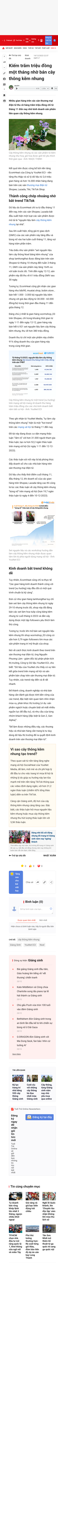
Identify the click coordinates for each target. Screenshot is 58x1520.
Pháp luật (46, 48)
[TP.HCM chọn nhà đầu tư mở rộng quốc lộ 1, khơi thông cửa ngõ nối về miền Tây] (15, 1228)
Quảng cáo (33, 40)
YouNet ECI (30, 945)
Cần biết (27, 40)
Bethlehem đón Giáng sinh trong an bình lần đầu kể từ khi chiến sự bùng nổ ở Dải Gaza (34, 1023)
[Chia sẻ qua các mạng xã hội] (51, 882)
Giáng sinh (35, 960)
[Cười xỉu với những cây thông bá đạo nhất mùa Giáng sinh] (32, 1078)
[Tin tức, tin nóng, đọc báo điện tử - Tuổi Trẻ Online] (2, 40)
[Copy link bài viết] (44, 882)
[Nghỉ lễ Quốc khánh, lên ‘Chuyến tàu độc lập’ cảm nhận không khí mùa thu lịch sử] (49, 1196)
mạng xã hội (24, 427)
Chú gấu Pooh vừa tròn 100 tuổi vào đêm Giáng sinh (33, 1007)
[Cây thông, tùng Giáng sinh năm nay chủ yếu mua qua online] (46, 1078)
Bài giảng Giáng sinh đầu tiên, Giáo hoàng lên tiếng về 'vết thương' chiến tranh (32, 973)
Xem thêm (16, 1054)
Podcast (9, 40)
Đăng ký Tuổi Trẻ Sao (48, 40)
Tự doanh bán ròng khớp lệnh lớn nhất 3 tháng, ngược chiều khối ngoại (15, 1211)
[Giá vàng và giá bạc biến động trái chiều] (32, 1196)
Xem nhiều (18, 48)
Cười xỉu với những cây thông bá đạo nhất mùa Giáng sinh (32, 1091)
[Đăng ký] (39, 1117)
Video (25, 48)
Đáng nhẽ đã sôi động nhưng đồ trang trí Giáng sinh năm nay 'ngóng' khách (43, 837)
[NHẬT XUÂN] (11, 87)
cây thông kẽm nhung (28, 939)
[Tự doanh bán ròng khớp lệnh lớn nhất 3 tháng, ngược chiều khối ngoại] (15, 1196)
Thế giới (38, 48)
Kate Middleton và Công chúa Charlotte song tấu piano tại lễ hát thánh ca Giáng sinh (33, 991)
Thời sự (31, 48)
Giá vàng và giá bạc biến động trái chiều (32, 1207)
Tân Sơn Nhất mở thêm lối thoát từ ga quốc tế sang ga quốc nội (49, 1242)
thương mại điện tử (37, 185)
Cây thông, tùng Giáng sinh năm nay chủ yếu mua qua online (46, 1091)
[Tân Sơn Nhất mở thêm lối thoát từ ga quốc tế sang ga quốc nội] (49, 1228)
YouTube (19, 40)
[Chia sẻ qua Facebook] (37, 882)
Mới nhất (9, 48)
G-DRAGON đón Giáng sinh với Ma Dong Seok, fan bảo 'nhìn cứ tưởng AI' (33, 1041)
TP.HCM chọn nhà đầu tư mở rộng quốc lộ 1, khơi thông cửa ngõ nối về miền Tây (15, 1244)
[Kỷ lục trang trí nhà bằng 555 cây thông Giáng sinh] (18, 1078)
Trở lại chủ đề (15, 57)
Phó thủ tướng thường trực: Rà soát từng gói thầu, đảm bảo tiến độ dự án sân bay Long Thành (32, 1246)
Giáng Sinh (15, 945)
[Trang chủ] (3, 48)
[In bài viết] (4, 101)
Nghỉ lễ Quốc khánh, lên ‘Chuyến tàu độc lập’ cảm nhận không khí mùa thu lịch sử (49, 1211)
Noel (42, 945)
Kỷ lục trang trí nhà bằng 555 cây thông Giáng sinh (17, 1091)
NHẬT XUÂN (49, 855)
